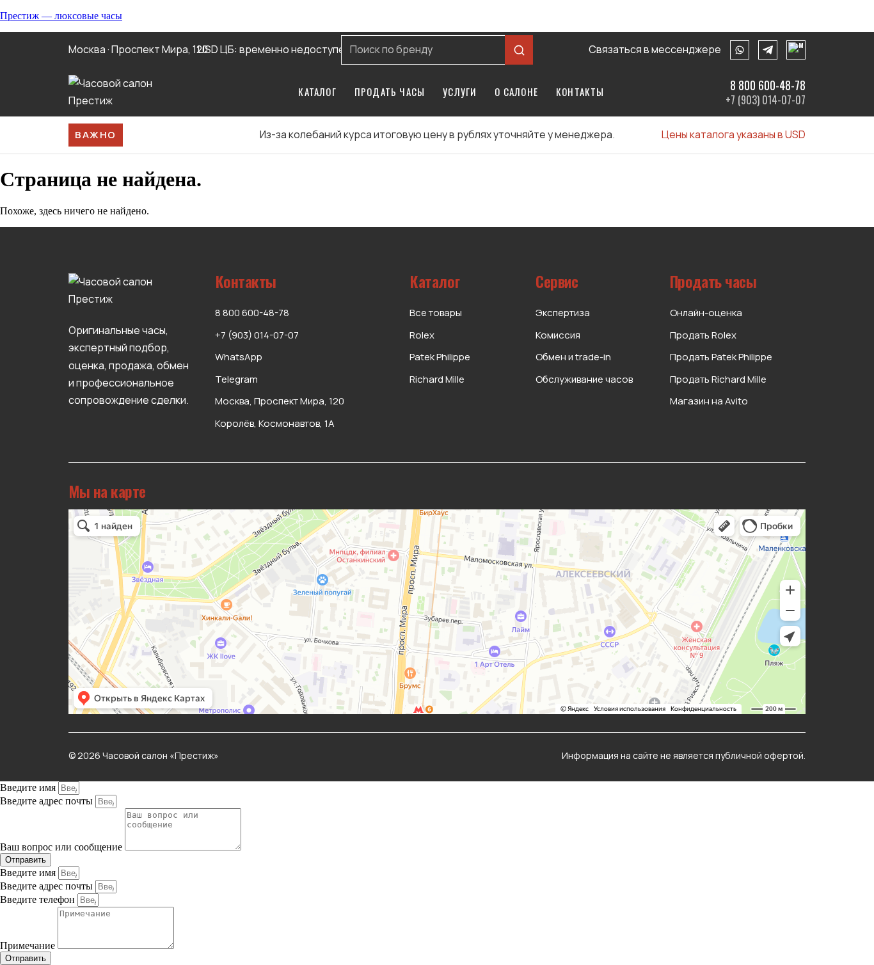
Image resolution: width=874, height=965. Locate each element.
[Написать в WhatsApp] (739, 50)
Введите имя (29, 787)
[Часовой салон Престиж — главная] (122, 92)
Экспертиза (563, 312)
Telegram (236, 379)
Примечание (29, 945)
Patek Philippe (439, 356)
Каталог (317, 91)
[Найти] (519, 49)
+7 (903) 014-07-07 (766, 99)
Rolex (421, 335)
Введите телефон (38, 899)
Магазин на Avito (709, 401)
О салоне (516, 91)
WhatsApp (238, 356)
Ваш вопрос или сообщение (62, 846)
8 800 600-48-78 (768, 85)
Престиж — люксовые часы (61, 15)
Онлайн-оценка (706, 312)
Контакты (580, 91)
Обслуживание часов (584, 379)
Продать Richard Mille (718, 379)
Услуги (460, 91)
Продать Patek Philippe (721, 356)
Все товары (435, 312)
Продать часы (389, 91)
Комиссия (558, 335)
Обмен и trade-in (573, 356)
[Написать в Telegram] (767, 50)
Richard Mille (437, 379)
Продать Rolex (703, 335)
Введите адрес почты (47, 800)
